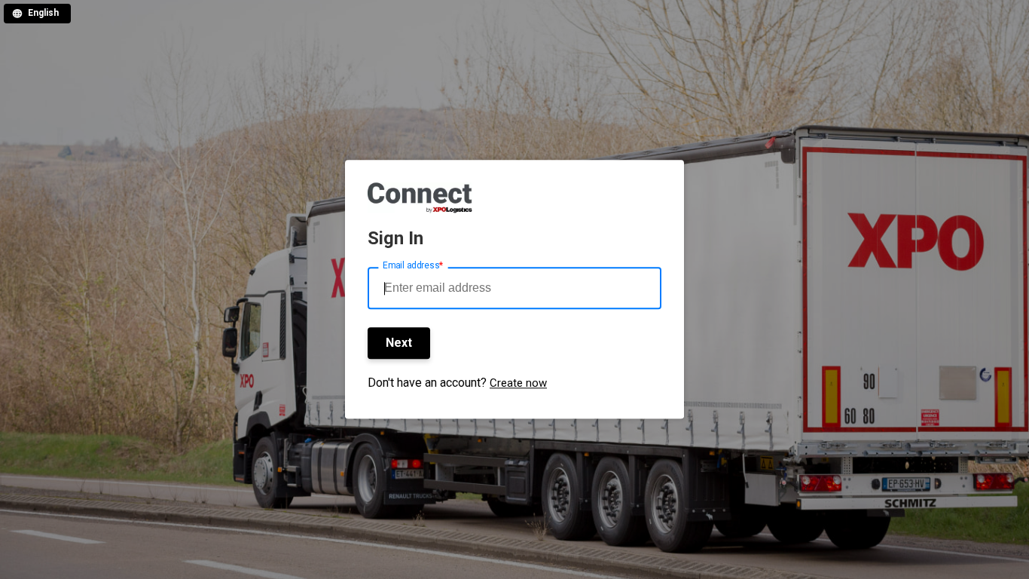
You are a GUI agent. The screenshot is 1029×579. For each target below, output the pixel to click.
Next (399, 342)
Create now (518, 384)
